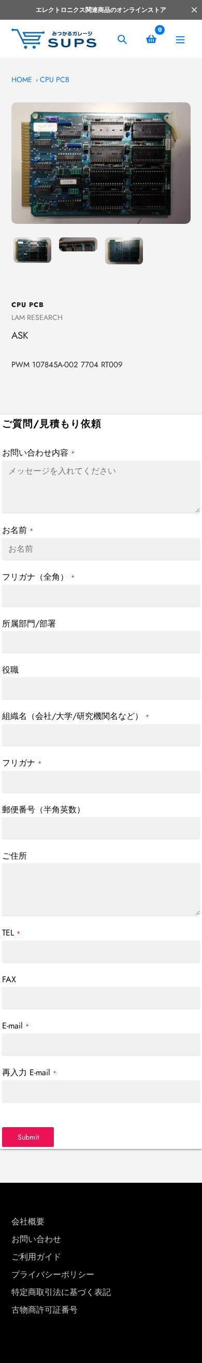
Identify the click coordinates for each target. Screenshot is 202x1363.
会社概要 (28, 1221)
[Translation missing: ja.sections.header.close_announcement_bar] (194, 10)
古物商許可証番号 (44, 1310)
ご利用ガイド (36, 1257)
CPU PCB (54, 79)
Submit (28, 1137)
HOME (21, 79)
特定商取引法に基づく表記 (61, 1292)
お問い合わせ (36, 1239)
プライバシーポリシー (52, 1274)
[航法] (180, 38)
